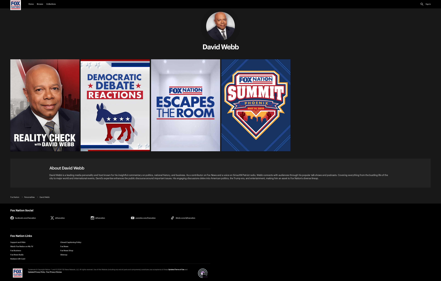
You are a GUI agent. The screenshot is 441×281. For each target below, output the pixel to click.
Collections (51, 4)
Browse (40, 4)
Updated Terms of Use (176, 269)
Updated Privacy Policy (36, 272)
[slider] (220, 104)
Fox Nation (14, 197)
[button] (422, 4)
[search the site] (422, 4)
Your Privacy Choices (54, 272)
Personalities (29, 197)
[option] (44, 104)
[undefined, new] (44, 151)
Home (31, 4)
